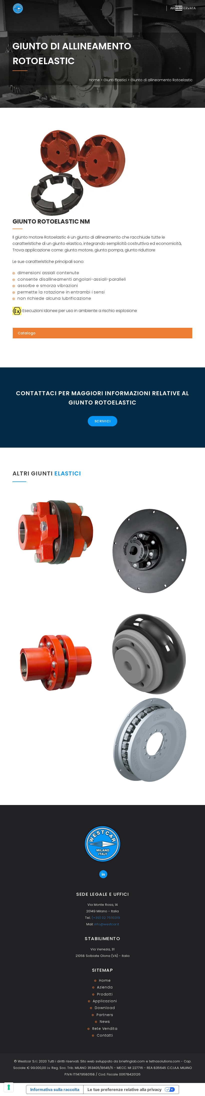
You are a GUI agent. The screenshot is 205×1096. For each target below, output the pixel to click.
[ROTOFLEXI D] (149, 551)
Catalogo (27, 333)
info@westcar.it (106, 924)
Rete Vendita (105, 1028)
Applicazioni (105, 1001)
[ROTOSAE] (149, 740)
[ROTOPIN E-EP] (55, 663)
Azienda (105, 987)
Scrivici (102, 421)
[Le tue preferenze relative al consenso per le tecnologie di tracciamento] (9, 1087)
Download (105, 1007)
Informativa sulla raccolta (54, 1089)
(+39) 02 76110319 (106, 917)
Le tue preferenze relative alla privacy (125, 1089)
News (105, 1021)
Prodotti (105, 994)
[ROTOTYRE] (149, 654)
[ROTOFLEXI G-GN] (55, 532)
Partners (104, 1014)
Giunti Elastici (115, 79)
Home (94, 79)
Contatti (105, 1035)
